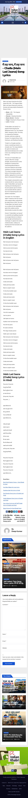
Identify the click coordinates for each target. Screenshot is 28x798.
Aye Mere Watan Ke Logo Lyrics (11, 487)
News (4, 785)
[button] (22, 22)
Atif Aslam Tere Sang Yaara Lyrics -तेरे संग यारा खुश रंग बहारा (14, 583)
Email (4, 641)
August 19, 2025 (9, 739)
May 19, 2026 (8, 706)
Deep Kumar (13, 80)
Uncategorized (7, 684)
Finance (5, 700)
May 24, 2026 (8, 690)
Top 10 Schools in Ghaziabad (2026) (11, 687)
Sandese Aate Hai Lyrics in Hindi (11, 490)
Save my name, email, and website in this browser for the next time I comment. (13, 658)
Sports (20, 788)
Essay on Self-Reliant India (12, 720)
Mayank (15, 554)
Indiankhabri (14, 15)
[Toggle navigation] (13, 22)
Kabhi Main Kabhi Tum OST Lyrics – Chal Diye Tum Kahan (13, 552)
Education (6, 716)
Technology (14, 785)
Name (4, 634)
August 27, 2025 (9, 723)
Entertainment (15, 788)
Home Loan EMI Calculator (14, 791)
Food (24, 785)
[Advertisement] (14, 39)
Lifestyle (20, 785)
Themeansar (13, 779)
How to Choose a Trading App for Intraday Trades (14, 704)
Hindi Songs (5, 61)
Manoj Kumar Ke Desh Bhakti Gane (12, 508)
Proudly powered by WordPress (9, 777)
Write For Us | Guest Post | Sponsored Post (17, 782)
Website (5, 648)
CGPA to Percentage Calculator (14, 794)
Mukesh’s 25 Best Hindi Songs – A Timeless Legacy (13, 567)
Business (8, 788)
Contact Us (4, 782)
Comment (5, 604)
